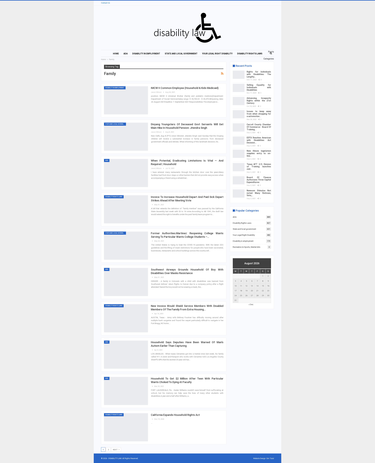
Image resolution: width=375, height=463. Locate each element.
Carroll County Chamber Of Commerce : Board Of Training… (259, 127)
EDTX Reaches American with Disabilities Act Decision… (259, 140)
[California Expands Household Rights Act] (126, 427)
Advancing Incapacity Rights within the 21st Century (259, 100)
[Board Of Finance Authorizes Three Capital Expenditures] (238, 180)
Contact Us (105, 3)
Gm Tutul (270, 458)
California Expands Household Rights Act (175, 414)
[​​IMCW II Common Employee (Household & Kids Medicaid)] (126, 100)
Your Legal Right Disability (217, 53)
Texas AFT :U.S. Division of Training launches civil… (259, 166)
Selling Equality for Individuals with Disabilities (259, 87)
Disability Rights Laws (249, 53)
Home (116, 53)
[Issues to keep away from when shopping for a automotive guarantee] (238, 114)
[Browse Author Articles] (152, 205)
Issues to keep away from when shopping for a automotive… (259, 113)
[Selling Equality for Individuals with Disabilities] (238, 88)
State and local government (181, 53)
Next (115, 450)
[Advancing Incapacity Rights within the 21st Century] (238, 101)
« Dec (251, 304)
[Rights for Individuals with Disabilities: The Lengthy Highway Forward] (238, 75)
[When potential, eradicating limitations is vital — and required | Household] (126, 173)
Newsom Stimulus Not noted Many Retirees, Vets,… (259, 193)
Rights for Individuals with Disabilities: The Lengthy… (259, 74)
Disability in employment (146, 53)
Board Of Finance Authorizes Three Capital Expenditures (259, 180)
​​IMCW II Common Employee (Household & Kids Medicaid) (185, 87)
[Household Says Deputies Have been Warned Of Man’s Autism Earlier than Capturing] (126, 355)
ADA (125, 53)
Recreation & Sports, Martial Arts (246, 247)
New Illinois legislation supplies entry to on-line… (259, 153)
